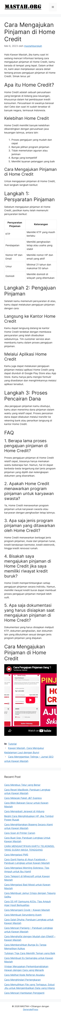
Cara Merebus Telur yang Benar (22, 784)
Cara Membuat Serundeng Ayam (23, 914)
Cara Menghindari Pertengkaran (22, 979)
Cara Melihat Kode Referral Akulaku (24, 975)
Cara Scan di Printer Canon (19, 833)
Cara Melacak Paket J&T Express (23, 798)
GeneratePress (30, 1009)
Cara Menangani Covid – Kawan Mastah (27, 910)
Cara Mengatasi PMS (16, 854)
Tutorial (12, 743)
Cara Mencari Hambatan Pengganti (24, 993)
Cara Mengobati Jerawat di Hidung (24, 811)
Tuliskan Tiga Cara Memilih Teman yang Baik (29, 953)
